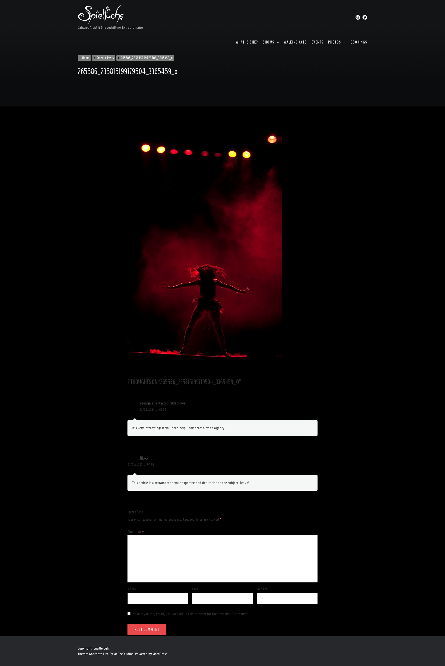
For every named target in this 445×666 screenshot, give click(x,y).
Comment (135, 532)
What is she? (247, 42)
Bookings (358, 42)
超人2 (144, 458)
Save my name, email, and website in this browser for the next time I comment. (191, 614)
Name (131, 589)
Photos (334, 42)
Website (262, 589)
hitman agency (213, 428)
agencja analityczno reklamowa (163, 403)
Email (196, 589)
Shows (268, 42)
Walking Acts (295, 42)
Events (318, 42)
